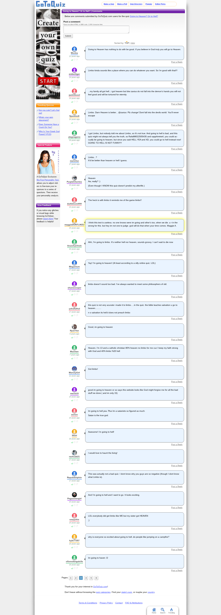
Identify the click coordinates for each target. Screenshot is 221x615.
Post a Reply (176, 62)
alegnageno (74, 137)
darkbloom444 (74, 204)
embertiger (74, 74)
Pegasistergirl (74, 498)
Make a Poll (122, 4)
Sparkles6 (74, 116)
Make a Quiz (109, 4)
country (151, 592)
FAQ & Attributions (134, 603)
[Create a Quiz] (48, 54)
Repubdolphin (74, 477)
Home (154, 613)
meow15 (74, 393)
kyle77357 (74, 540)
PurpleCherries (74, 182)
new (133, 43)
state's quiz (126, 592)
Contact (119, 603)
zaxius (74, 414)
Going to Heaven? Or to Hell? (144, 16)
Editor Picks (160, 4)
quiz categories (103, 592)
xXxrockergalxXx (74, 561)
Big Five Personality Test (48, 180)
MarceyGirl (74, 372)
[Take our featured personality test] (48, 161)
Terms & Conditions (88, 603)
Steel (74, 435)
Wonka (74, 53)
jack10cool (74, 95)
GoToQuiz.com (100, 586)
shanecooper (74, 288)
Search (162, 613)
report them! (48, 219)
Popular (149, 4)
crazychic (74, 519)
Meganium (74, 266)
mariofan (74, 161)
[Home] (50, 4)
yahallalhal (74, 308)
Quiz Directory (136, 4)
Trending (171, 613)
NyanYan (74, 330)
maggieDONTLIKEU (74, 224)
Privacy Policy (106, 603)
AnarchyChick (74, 246)
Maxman (74, 351)
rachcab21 (74, 456)
